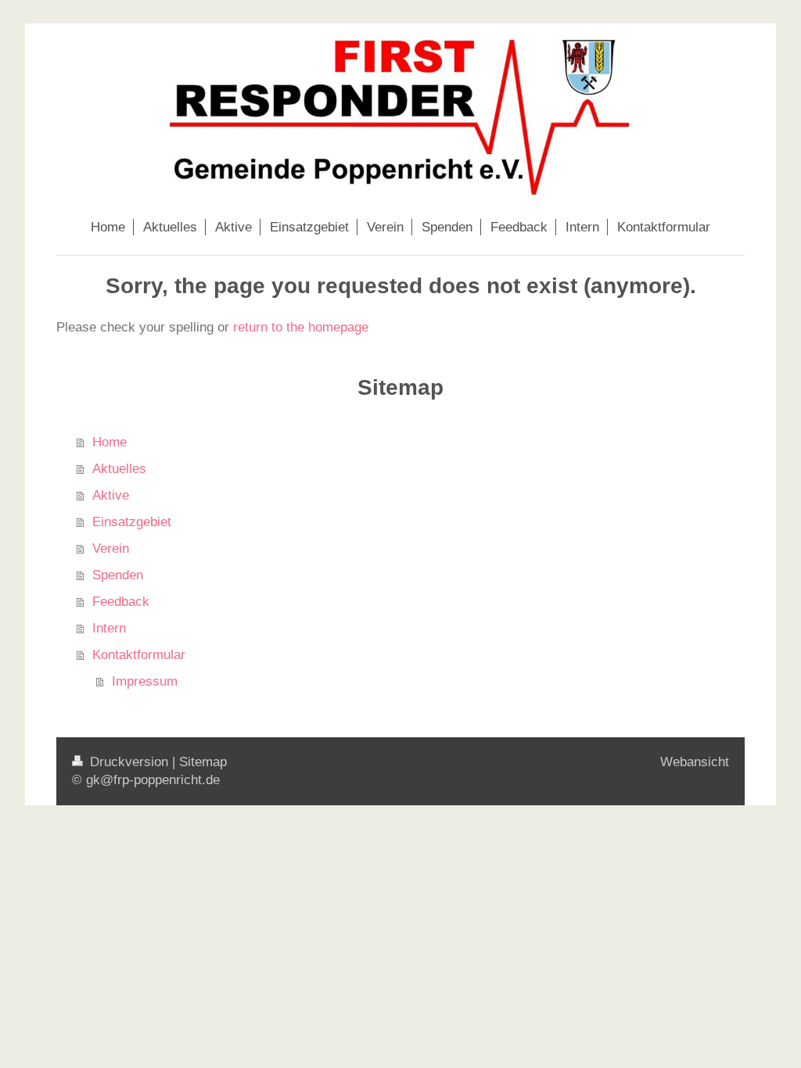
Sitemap (203, 761)
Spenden (117, 575)
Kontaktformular (138, 654)
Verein (110, 548)
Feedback (120, 601)
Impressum (145, 681)
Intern (109, 628)
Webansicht (694, 761)
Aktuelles (119, 468)
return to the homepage (300, 327)
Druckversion (129, 761)
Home (109, 442)
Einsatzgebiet (131, 521)
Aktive (110, 495)
